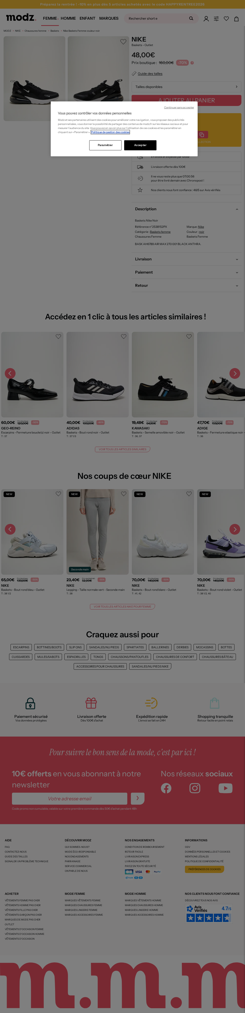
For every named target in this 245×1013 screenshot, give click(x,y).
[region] (124, 129)
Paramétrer (105, 145)
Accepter (140, 145)
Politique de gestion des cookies (110, 132)
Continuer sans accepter (179, 107)
